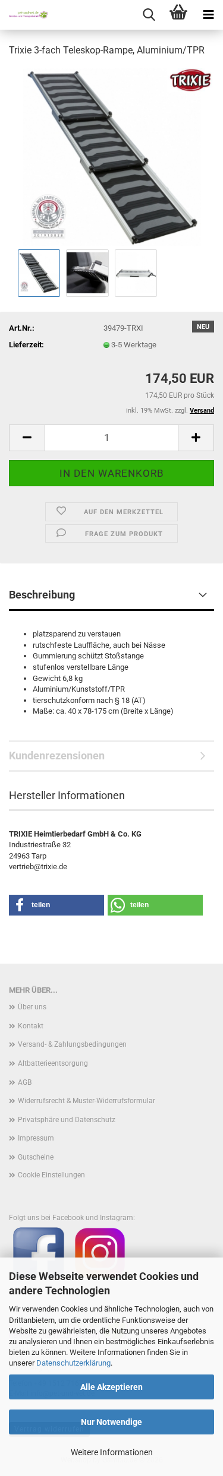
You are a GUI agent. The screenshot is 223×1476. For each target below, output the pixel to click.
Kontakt (30, 1026)
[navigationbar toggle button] (208, 15)
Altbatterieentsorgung (53, 1063)
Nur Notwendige (111, 1422)
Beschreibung (42, 594)
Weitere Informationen (112, 1452)
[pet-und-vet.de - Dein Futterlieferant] (24, 15)
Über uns (32, 1007)
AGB (25, 1082)
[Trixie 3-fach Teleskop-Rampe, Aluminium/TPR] (112, 156)
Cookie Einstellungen (51, 1175)
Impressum (36, 1138)
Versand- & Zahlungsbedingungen (72, 1044)
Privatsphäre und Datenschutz (66, 1120)
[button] (27, 438)
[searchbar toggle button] (149, 15)
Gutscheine (36, 1157)
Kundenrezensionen (57, 755)
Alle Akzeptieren (111, 1387)
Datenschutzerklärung (73, 1362)
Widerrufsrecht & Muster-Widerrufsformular (86, 1101)
